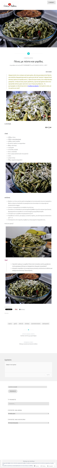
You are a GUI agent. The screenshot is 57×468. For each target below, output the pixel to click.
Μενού (52, 2)
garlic (15, 323)
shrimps (27, 323)
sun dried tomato (35, 323)
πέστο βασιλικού (16, 139)
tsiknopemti (45, 323)
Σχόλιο (48, 374)
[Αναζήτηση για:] (28, 403)
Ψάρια (31, 58)
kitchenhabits (26, 65)
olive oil (21, 323)
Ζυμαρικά (26, 58)
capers (10, 323)
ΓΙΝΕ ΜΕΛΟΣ (13, 391)
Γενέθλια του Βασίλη (33, 86)
